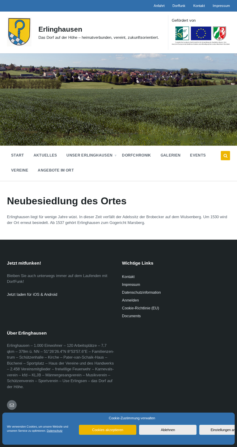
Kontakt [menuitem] (199, 6)
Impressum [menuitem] (221, 6)
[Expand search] (225, 155)
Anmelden (130, 300)
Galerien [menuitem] (171, 155)
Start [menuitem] (17, 155)
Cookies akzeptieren (107, 430)
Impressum (131, 285)
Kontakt (128, 277)
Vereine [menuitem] (19, 170)
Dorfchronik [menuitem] (136, 155)
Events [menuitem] (198, 155)
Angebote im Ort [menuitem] (56, 170)
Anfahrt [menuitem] (159, 6)
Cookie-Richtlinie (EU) (140, 308)
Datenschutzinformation (141, 292)
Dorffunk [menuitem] (178, 6)
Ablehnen (168, 430)
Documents (131, 316)
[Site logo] (19, 45)
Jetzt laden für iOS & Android (32, 294)
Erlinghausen (60, 29)
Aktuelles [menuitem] (45, 155)
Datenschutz (54, 430)
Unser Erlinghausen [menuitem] (89, 155)
